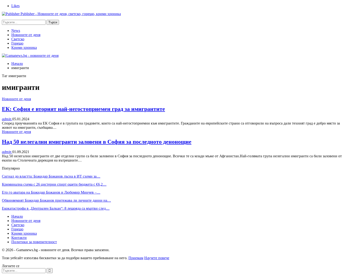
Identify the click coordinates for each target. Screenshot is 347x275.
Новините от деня (25, 35)
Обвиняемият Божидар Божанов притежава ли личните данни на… (56, 200)
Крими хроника (24, 48)
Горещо (17, 43)
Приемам (135, 258)
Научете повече (156, 258)
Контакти (19, 238)
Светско (17, 39)
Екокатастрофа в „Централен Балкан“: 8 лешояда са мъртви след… (56, 208)
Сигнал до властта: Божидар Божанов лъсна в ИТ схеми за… (51, 176)
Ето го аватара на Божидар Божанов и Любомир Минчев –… (51, 192)
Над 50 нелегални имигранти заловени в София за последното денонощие (96, 142)
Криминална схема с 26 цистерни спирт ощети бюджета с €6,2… (54, 184)
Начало (17, 216)
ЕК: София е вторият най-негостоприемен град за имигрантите (83, 109)
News (15, 31)
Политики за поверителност (34, 242)
